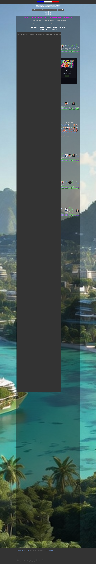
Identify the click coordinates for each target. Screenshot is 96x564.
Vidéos (18, 555)
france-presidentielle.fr (23, 550)
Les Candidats (53, 9)
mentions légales (48, 550)
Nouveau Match (71, 132)
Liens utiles (61, 9)
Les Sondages (36, 9)
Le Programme (44, 9)
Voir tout (63, 132)
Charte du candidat (20, 554)
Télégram (18, 556)
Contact (18, 553)
